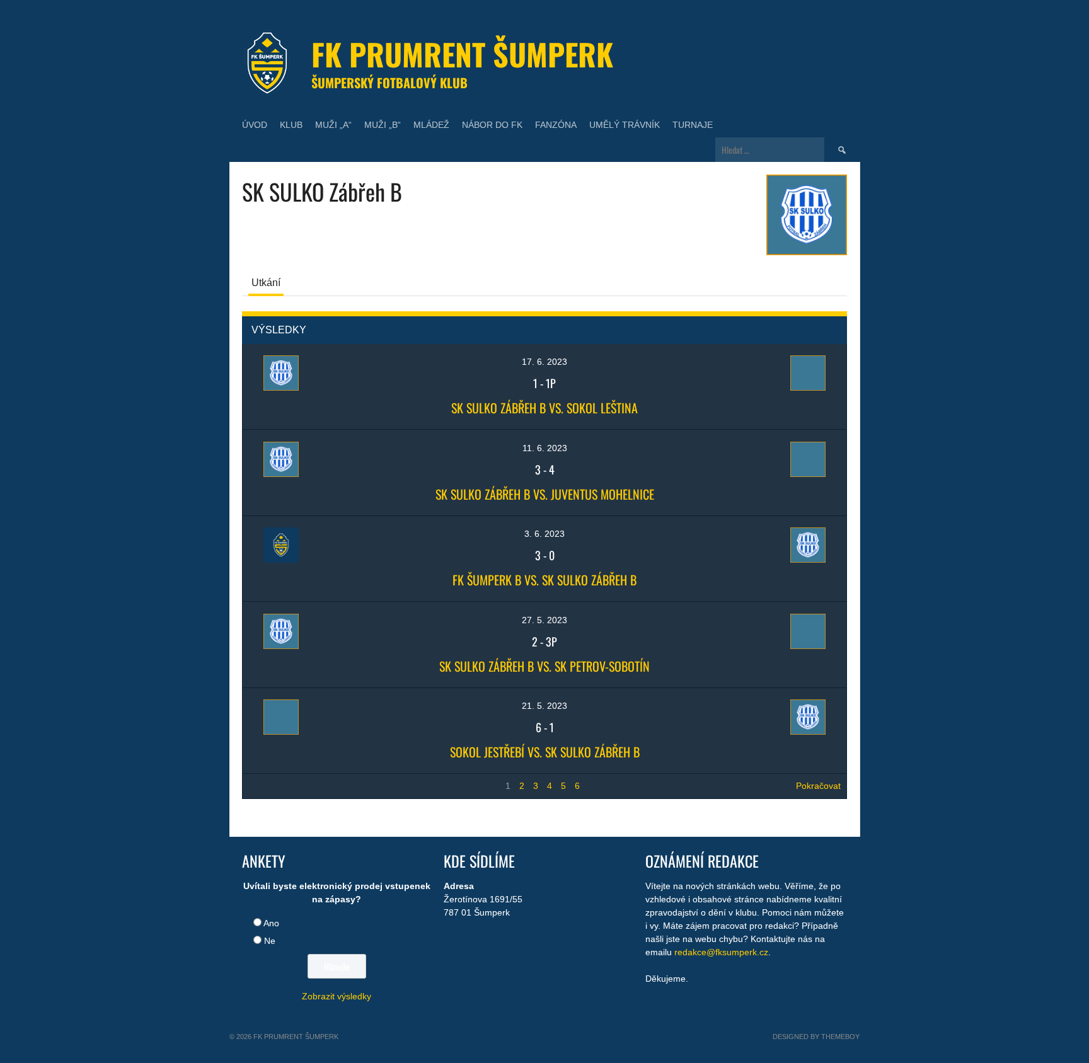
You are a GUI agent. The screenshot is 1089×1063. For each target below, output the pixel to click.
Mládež (431, 125)
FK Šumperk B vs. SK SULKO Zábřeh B (544, 579)
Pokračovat (818, 786)
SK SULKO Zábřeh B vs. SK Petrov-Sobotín (544, 666)
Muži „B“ (382, 125)
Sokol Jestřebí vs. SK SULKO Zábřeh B (545, 751)
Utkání (265, 282)
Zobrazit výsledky (336, 996)
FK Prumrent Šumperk (462, 54)
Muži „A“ (333, 125)
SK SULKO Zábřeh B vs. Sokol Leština (544, 407)
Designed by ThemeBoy (816, 1036)
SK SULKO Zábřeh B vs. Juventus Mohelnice (544, 494)
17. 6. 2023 (544, 362)
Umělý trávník (624, 125)
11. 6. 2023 (544, 448)
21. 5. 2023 (544, 706)
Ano (271, 923)
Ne (269, 941)
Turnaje (692, 125)
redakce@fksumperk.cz (721, 952)
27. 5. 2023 (544, 620)
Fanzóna (556, 125)
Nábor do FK (492, 125)
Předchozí (268, 786)
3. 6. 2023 (544, 534)
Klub (291, 125)
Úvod (254, 125)
